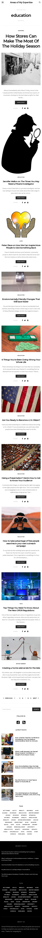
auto (15, 810)
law (27, 822)
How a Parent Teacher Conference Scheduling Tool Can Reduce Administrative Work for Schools (27, 739)
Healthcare (33, 817)
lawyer (34, 822)
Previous (9, 698)
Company (13, 813)
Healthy (6, 820)
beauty (22, 810)
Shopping (21, 30)
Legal (6, 824)
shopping (26, 829)
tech (5, 831)
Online (10, 827)
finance (24, 815)
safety (18, 829)
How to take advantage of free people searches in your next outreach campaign (21, 543)
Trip (36, 831)
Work (30, 834)
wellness (22, 834)
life (13, 824)
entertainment (34, 813)
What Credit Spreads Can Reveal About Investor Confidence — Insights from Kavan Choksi (26, 753)
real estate (9, 829)
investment (19, 822)
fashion (16, 815)
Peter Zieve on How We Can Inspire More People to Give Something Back (21, 246)
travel (30, 831)
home (14, 820)
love (18, 824)
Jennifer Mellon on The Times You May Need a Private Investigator (21, 182)
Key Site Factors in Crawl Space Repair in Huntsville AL (26, 781)
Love (21, 241)
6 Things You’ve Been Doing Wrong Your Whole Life (21, 360)
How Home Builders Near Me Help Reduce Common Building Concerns (27, 767)
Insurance (9, 822)
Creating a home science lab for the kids (21, 668)
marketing (26, 824)
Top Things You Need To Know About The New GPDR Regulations (21, 609)
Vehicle (13, 834)
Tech (21, 603)
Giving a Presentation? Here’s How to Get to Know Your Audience (21, 479)
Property (31, 827)
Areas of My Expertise (21, 2)
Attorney (7, 810)
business (30, 810)
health (24, 817)
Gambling (16, 817)
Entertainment (21, 663)
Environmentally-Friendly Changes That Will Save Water (21, 300)
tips (23, 831)
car (37, 810)
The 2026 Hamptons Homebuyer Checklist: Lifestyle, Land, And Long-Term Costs (27, 794)
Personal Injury (20, 827)
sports (35, 829)
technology (15, 831)
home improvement (25, 820)
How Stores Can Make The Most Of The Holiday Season (21, 41)
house (36, 820)
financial (33, 815)
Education (21, 177)
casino (5, 813)
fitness (7, 817)
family (8, 815)
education (23, 813)
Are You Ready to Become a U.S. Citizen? (21, 420)
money (35, 824)
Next (35, 698)
